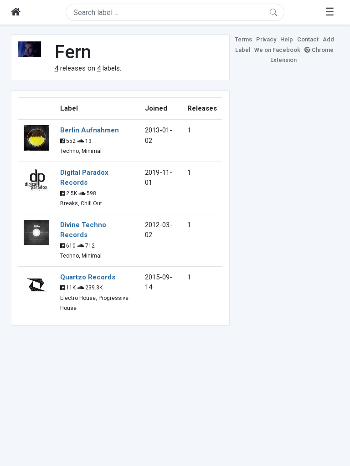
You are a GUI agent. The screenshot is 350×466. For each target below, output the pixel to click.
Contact (308, 39)
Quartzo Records (87, 277)
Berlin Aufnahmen (89, 130)
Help (286, 39)
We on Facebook (277, 49)
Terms (243, 39)
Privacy (266, 39)
